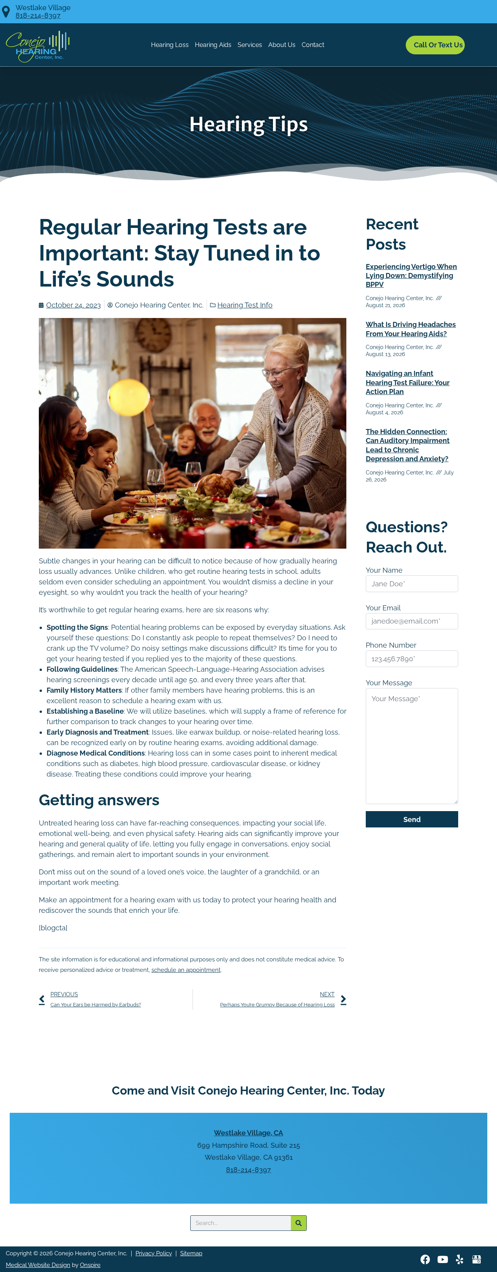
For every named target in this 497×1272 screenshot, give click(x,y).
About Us (281, 45)
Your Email (383, 608)
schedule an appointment (186, 969)
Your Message (389, 683)
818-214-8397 (38, 15)
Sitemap (191, 1253)
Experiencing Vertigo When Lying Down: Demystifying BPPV (411, 275)
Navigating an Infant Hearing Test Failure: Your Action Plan (408, 382)
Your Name (384, 570)
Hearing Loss (170, 45)
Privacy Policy (154, 1253)
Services (250, 45)
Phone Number (391, 645)
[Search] (298, 1223)
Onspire (90, 1265)
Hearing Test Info (245, 305)
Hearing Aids (213, 45)
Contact (313, 45)
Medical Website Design (38, 1265)
